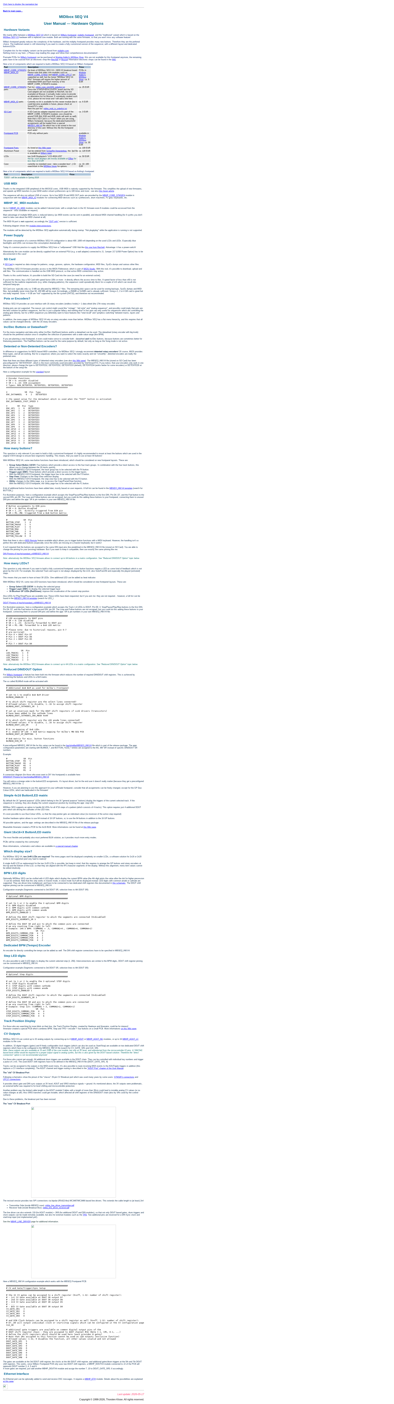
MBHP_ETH (90, 1379)
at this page (8, 1381)
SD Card (7, 112)
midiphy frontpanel (86, 35)
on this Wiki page (128, 1028)
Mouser (64, 59)
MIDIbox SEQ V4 (35, 35)
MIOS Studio (89, 269)
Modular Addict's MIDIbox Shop (70, 57)
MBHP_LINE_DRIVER (21, 1221)
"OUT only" (54, 221)
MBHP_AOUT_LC (131, 1039)
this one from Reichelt (95, 247)
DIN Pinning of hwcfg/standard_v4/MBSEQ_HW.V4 (26, 554)
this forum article (106, 191)
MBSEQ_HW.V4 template (120, 488)
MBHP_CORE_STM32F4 (15, 70)
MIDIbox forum (50, 166)
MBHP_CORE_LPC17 (62, 75)
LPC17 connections (11, 1079)
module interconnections (40, 226)
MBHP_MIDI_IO (11, 72)
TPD (85, 1215)
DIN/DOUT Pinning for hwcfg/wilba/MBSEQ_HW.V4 (26, 777)
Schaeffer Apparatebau (56, 151)
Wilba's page (46, 153)
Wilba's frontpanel (68, 35)
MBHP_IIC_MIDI (17, 208)
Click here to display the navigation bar (20, 4)
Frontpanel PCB (11, 133)
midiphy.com (63, 51)
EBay (70, 158)
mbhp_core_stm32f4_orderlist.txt (50, 87)
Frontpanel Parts (11, 148)
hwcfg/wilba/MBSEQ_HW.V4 (79, 745)
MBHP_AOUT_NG (94, 1039)
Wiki (114, 59)
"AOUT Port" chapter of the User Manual (105, 1068)
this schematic (119, 883)
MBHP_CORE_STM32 (38, 75)
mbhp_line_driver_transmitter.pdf (59, 1205)
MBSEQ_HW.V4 (35, 125)
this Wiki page (44, 148)
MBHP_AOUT (77, 1039)
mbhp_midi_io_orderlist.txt (55, 108)
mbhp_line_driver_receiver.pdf (56, 1208)
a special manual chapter (67, 846)
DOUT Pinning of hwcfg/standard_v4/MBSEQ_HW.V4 (27, 603)
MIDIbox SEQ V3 (11, 37)
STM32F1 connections (124, 1077)
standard (40, 372)
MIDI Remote (31, 540)
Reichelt (54, 59)
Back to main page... (13, 11)
